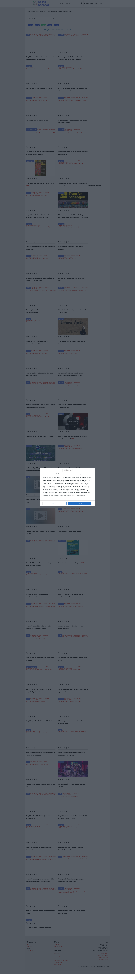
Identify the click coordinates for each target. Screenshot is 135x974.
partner (52, 475)
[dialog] (67, 487)
